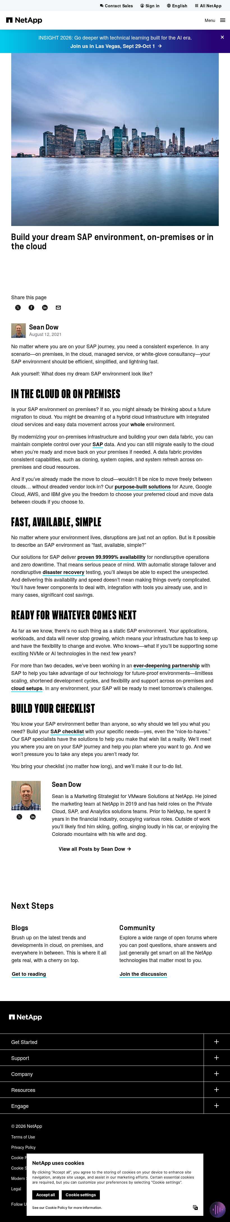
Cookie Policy (23, 1157)
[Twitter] (19, 817)
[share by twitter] (18, 308)
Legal (16, 1188)
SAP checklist (67, 731)
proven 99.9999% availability (111, 557)
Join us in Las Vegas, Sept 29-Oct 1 (112, 46)
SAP (98, 444)
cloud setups (26, 688)
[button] (215, 20)
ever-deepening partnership (167, 665)
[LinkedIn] (33, 817)
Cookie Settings (25, 1168)
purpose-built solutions (143, 486)
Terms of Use (23, 1137)
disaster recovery (63, 572)
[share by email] (58, 308)
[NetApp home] (24, 20)
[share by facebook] (31, 308)
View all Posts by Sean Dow (92, 848)
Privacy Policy (23, 1147)
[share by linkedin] (45, 308)
